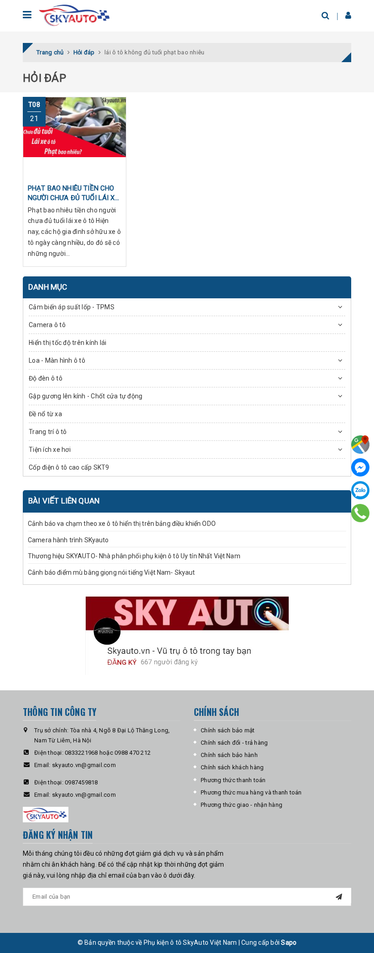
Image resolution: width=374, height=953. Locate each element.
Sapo (288, 942)
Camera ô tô (47, 324)
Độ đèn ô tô (45, 378)
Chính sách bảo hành (229, 755)
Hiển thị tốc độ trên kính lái (67, 342)
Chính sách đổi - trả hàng (234, 742)
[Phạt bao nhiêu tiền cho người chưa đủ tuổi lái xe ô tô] (74, 138)
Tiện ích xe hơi (50, 449)
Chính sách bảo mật (228, 730)
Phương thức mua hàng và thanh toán (251, 792)
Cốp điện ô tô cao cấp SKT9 (69, 467)
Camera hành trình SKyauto (68, 540)
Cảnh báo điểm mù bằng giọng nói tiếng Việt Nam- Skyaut (111, 572)
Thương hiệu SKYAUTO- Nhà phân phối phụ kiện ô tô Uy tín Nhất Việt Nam (134, 556)
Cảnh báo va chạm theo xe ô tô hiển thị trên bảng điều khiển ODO (122, 523)
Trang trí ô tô (48, 431)
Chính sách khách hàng (232, 767)
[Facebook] (360, 467)
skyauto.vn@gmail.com (84, 765)
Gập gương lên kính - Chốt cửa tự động (85, 396)
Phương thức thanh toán (233, 780)
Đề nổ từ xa (45, 414)
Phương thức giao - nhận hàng (241, 804)
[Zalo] (360, 490)
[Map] (360, 444)
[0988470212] (360, 513)
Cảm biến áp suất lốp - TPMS (71, 307)
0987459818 (81, 782)
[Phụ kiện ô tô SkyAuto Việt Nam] (75, 15)
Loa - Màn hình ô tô (57, 360)
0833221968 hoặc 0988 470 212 (108, 752)
